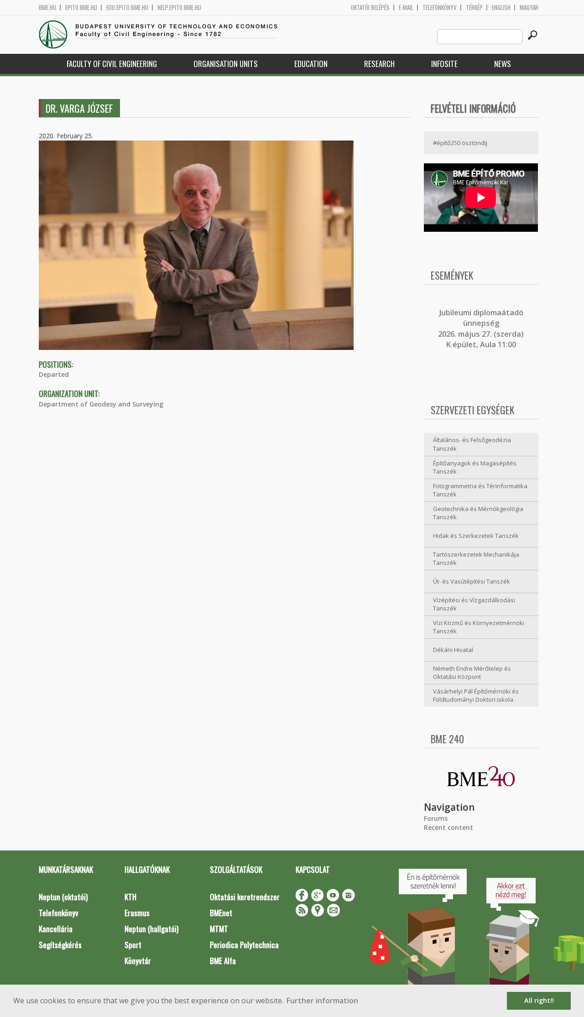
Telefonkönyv (439, 7)
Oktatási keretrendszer (245, 896)
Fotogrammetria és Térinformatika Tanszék (480, 490)
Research (379, 63)
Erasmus (137, 912)
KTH (130, 896)
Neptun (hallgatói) (151, 928)
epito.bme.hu (81, 7)
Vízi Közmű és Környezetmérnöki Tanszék (478, 627)
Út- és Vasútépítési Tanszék (471, 581)
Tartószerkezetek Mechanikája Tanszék (476, 558)
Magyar (529, 7)
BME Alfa (223, 960)
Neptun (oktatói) (63, 896)
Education (311, 63)
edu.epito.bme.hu (127, 7)
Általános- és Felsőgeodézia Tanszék (472, 444)
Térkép (474, 7)
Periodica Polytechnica (244, 944)
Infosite (444, 63)
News (502, 63)
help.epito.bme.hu (179, 7)
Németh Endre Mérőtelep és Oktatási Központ (472, 672)
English (501, 7)
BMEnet (221, 912)
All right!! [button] (539, 1000)
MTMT (219, 928)
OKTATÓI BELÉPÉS (370, 7)
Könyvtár (138, 960)
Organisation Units (225, 63)
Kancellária (56, 928)
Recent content (448, 827)
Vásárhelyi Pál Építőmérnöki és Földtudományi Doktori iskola (476, 695)
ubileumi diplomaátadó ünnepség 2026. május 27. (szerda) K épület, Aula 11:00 (481, 328)
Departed (54, 374)
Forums (436, 818)
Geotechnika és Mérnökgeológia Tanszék (478, 513)
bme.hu (47, 7)
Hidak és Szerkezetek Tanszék (476, 536)
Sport (133, 944)
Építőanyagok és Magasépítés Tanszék (474, 467)
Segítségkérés (60, 944)
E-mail (406, 7)
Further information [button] (322, 1001)
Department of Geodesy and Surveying (101, 404)
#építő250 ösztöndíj (460, 143)
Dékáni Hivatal (453, 650)
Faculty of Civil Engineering (112, 63)
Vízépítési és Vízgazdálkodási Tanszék (474, 604)
